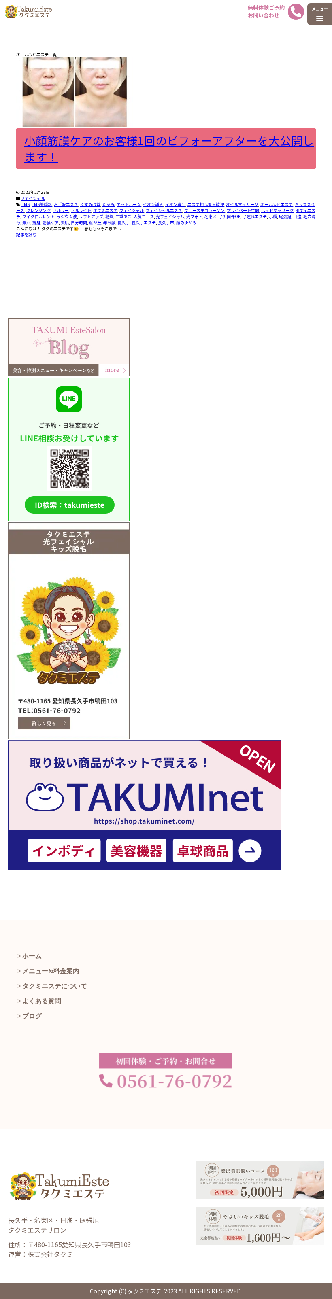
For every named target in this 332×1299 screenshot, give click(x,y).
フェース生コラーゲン (204, 210)
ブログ (32, 1015)
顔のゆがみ (186, 222)
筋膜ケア (51, 222)
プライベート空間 (243, 210)
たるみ (108, 204)
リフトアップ (91, 216)
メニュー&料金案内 (50, 971)
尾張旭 (285, 216)
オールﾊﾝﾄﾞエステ (276, 204)
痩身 (36, 222)
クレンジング (38, 210)
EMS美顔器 (42, 204)
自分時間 (79, 222)
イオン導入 (153, 204)
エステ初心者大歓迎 (205, 204)
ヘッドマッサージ (277, 210)
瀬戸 (26, 222)
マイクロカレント (38, 216)
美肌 (65, 222)
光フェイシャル (170, 216)
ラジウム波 (67, 216)
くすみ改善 (90, 204)
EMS (25, 204)
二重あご (123, 216)
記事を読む (26, 234)
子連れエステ (255, 216)
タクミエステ (105, 210)
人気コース (144, 216)
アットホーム (129, 204)
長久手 (123, 222)
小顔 (273, 216)
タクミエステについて (54, 986)
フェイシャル (33, 198)
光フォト (194, 216)
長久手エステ (144, 222)
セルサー (61, 210)
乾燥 (109, 216)
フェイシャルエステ (164, 210)
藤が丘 (95, 222)
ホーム (32, 956)
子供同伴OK (229, 216)
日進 (297, 216)
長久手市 (166, 222)
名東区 (210, 216)
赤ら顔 (109, 222)
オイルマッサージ (242, 204)
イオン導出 (175, 204)
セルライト (81, 210)
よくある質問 (41, 1001)
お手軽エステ (66, 204)
